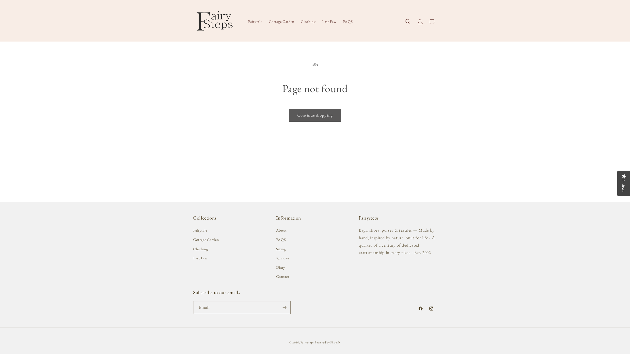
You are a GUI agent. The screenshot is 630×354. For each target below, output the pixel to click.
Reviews (283, 258)
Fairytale (200, 230)
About (281, 230)
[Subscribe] (284, 307)
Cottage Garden (206, 239)
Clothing (200, 248)
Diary (280, 267)
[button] (408, 22)
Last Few (200, 258)
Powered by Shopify (328, 342)
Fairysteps (307, 342)
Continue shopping (315, 115)
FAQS (281, 239)
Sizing (281, 248)
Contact (282, 276)
